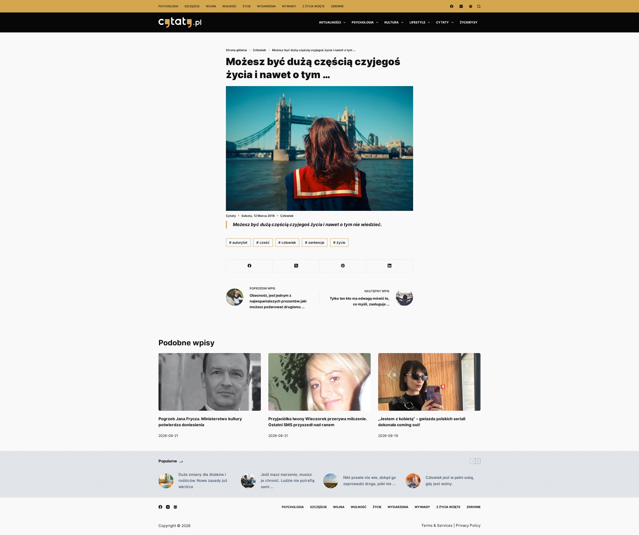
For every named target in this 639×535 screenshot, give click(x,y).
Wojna (211, 6)
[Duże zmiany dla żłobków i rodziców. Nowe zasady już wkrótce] (166, 480)
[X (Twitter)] (296, 266)
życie (339, 242)
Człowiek (287, 216)
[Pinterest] (343, 266)
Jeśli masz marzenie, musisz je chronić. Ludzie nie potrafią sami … (288, 480)
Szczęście (192, 6)
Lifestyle (417, 22)
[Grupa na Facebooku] (470, 6)
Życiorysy (469, 22)
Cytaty (442, 22)
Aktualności (330, 22)
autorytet (238, 242)
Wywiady (289, 6)
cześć (263, 242)
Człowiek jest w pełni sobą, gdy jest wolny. (450, 480)
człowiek (287, 242)
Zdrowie (337, 6)
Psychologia (168, 6)
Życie (247, 6)
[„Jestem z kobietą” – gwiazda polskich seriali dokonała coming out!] (429, 382)
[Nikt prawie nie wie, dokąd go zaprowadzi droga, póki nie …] (330, 480)
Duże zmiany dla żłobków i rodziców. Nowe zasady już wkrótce (202, 480)
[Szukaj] (478, 6)
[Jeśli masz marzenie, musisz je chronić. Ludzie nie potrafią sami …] (248, 480)
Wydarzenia (266, 6)
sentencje (314, 242)
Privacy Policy (468, 525)
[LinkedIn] (389, 266)
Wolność (229, 6)
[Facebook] (451, 6)
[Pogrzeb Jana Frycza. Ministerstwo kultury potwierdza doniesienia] (210, 382)
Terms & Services (437, 525)
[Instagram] (461, 6)
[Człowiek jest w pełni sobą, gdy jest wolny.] (413, 480)
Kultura (391, 22)
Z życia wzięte (314, 6)
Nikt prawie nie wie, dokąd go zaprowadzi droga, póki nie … (369, 480)
